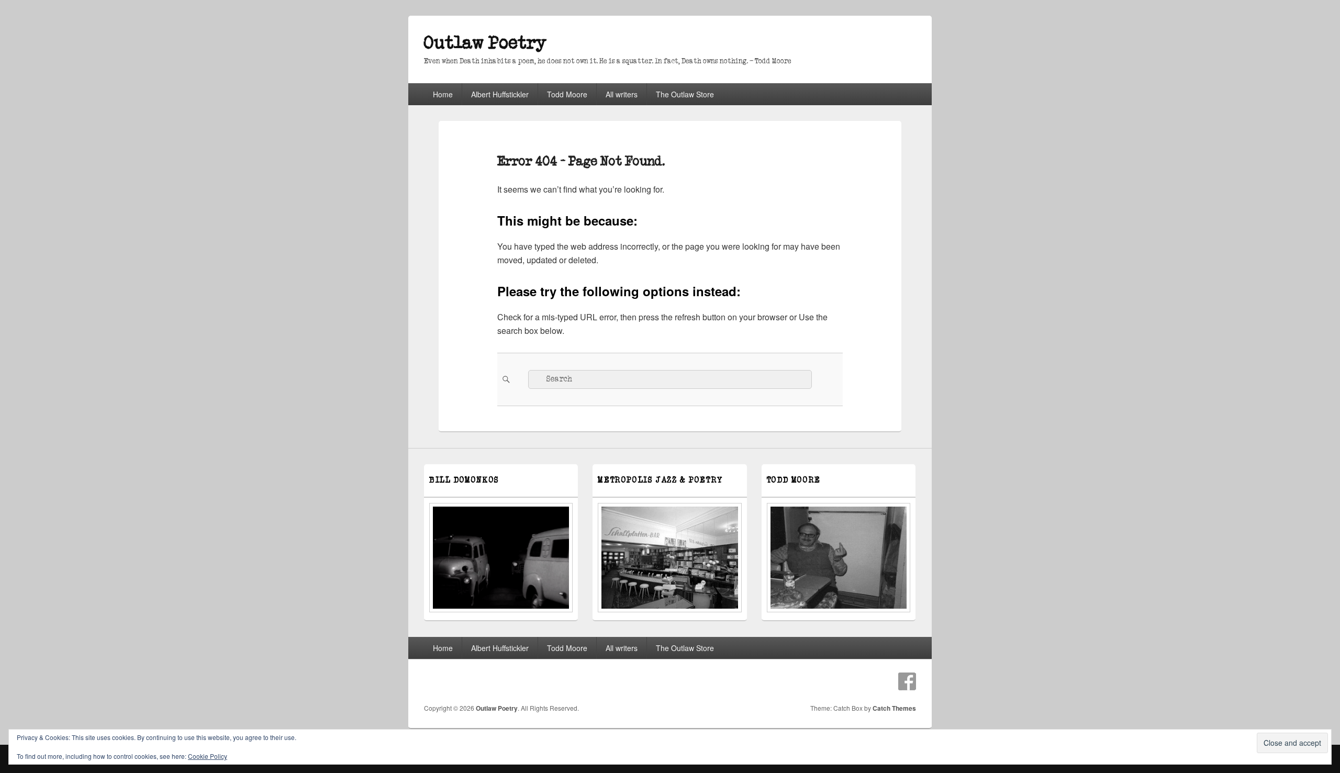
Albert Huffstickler (500, 94)
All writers (622, 94)
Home (443, 94)
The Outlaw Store (685, 94)
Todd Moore (567, 94)
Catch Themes (894, 708)
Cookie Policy (207, 756)
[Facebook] (907, 681)
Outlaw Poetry (485, 43)
